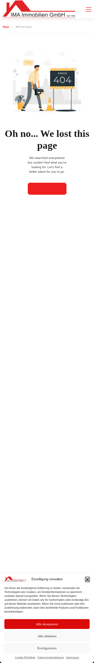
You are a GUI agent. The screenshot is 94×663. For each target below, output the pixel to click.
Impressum (72, 657)
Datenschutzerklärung (51, 657)
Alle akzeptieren (47, 624)
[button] (87, 579)
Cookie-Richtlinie (25, 657)
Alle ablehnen (47, 636)
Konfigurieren (47, 648)
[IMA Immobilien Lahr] (39, 9)
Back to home (47, 188)
